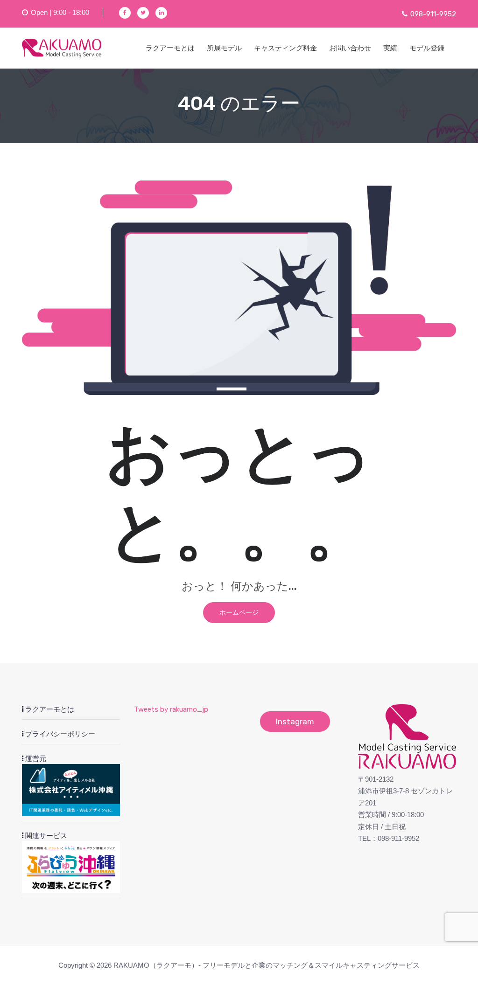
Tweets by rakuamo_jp (171, 709)
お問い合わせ (350, 48)
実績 (390, 48)
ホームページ (239, 613)
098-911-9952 (433, 14)
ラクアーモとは (170, 48)
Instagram (295, 721)
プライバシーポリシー (59, 734)
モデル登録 (426, 48)
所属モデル (224, 48)
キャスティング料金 (285, 48)
